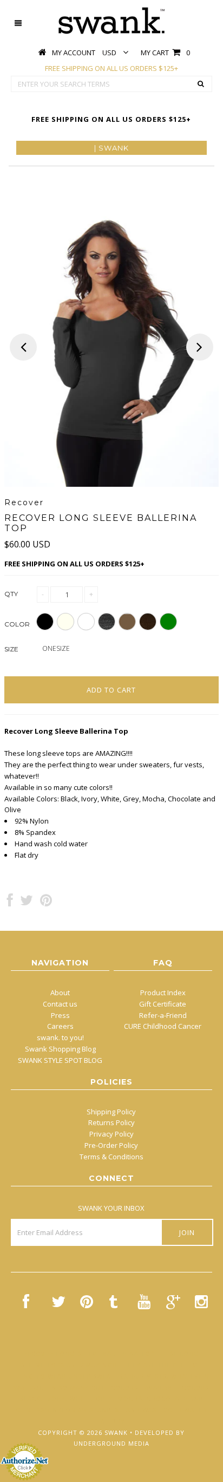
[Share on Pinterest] (46, 903)
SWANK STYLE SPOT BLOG (60, 1060)
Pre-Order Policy (111, 1145)
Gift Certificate (162, 1004)
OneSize (56, 648)
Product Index (163, 992)
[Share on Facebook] (10, 903)
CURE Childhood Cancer (162, 1026)
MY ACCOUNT (73, 52)
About (60, 992)
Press (60, 1015)
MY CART (165, 52)
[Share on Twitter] (26, 903)
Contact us (60, 1004)
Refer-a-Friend (163, 1015)
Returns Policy (111, 1122)
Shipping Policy (111, 1112)
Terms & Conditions (111, 1156)
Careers (60, 1026)
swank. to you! (60, 1037)
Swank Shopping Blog (60, 1049)
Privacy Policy (111, 1134)
